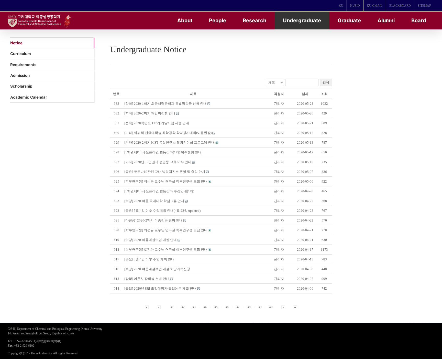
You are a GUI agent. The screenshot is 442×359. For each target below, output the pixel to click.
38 (249, 307)
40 (271, 307)
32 (183, 307)
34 (205, 307)
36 (227, 307)
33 (194, 307)
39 (260, 307)
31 (172, 307)
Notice (16, 42)
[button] (279, 103)
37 (238, 307)
